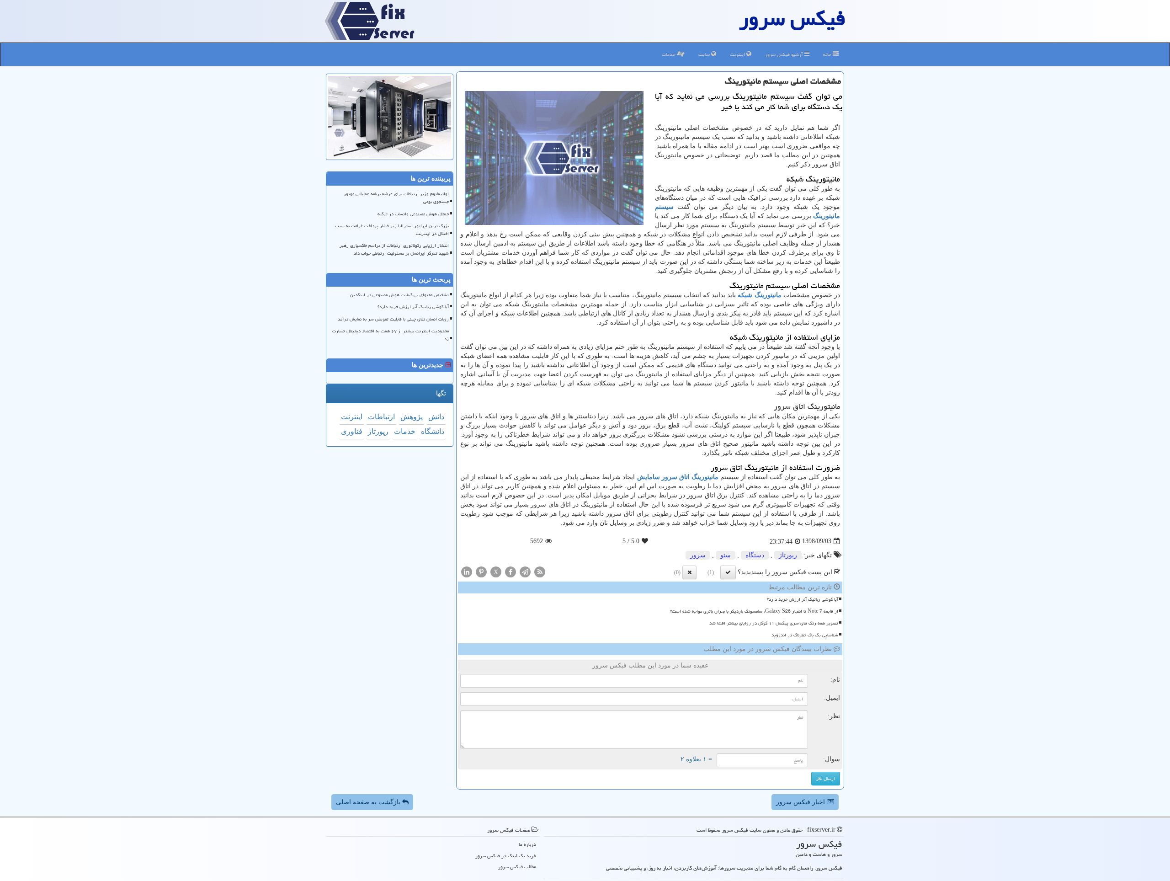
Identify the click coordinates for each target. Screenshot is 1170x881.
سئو (725, 555)
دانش (436, 417)
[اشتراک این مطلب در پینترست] (481, 571)
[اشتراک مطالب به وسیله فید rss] (539, 571)
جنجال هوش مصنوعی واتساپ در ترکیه (413, 214)
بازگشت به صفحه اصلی (369, 802)
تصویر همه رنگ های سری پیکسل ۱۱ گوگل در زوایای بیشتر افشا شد (773, 623)
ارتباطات (381, 417)
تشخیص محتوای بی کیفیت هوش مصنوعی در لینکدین (399, 294)
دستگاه (754, 555)
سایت (704, 54)
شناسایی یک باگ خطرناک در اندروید (804, 635)
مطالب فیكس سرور (517, 866)
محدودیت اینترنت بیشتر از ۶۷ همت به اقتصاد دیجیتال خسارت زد (390, 334)
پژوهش (411, 417)
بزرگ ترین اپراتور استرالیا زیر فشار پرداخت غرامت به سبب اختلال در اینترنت (392, 229)
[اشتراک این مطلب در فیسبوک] (510, 571)
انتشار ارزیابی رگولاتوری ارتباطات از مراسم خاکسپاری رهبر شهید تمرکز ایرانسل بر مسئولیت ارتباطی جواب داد (394, 249)
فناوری (351, 431)
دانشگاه (432, 431)
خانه (828, 54)
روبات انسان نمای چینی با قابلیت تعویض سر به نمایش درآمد (393, 319)
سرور (698, 555)
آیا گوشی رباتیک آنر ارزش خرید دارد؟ (802, 599)
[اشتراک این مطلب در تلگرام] (525, 571)
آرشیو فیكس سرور (784, 54)
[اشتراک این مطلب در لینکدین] (466, 571)
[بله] (728, 572)
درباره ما (527, 844)
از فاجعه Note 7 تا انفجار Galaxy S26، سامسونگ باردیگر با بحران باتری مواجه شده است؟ (754, 611)
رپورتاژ (788, 555)
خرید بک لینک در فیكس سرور (505, 855)
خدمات (669, 54)
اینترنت (738, 54)
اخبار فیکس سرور (801, 802)
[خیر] (689, 572)
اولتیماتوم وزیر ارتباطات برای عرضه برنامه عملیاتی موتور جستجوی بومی (396, 197)
